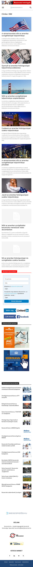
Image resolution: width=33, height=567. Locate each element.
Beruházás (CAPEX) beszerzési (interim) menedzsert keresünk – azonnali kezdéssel (10, 462)
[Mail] (18, 556)
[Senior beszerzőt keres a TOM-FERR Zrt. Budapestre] (27, 414)
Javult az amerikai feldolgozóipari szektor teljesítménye (15, 196)
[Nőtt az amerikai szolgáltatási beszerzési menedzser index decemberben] (16, 216)
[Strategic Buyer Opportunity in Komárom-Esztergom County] (27, 422)
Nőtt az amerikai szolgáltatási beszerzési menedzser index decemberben (13, 227)
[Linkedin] (14, 556)
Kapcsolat (11, 562)
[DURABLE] (16, 337)
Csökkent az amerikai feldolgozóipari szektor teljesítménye (16, 129)
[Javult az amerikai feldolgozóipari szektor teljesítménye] (16, 185)
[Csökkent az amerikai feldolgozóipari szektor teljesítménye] (16, 119)
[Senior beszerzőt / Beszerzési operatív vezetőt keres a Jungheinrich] (27, 470)
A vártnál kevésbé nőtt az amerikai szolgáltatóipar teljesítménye (15, 35)
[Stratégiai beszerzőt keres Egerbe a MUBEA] (27, 438)
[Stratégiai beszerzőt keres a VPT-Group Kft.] (27, 398)
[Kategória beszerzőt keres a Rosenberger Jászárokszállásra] (27, 406)
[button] (3, 7)
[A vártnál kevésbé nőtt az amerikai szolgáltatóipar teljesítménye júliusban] (16, 151)
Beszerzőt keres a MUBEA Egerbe (11, 428)
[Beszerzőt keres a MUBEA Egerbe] (27, 430)
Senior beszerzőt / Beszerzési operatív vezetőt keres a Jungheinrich (10, 470)
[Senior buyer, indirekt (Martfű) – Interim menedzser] (27, 478)
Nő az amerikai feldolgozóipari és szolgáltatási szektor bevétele (15, 259)
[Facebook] (9, 556)
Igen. (6, 288)
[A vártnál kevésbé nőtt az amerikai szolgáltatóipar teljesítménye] (16, 24)
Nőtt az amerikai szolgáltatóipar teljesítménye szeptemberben (14, 97)
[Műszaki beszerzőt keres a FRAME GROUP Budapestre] (27, 487)
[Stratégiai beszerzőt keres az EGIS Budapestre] (27, 454)
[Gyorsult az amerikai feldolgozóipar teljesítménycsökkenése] (16, 56)
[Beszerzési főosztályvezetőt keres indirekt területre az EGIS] (27, 446)
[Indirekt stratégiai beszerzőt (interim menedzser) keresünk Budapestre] (27, 390)
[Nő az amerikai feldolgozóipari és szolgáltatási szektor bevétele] (16, 248)
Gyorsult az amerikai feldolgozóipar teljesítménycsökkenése (16, 67)
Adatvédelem (25, 562)
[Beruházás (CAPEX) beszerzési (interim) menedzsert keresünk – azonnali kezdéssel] (27, 462)
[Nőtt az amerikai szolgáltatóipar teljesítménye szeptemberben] (16, 87)
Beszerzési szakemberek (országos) (11, 492)
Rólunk (6, 562)
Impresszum (18, 562)
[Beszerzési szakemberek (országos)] (27, 494)
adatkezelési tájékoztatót (16, 286)
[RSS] (23, 556)
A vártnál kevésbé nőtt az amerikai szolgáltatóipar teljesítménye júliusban (15, 162)
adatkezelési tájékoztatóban (10, 293)
